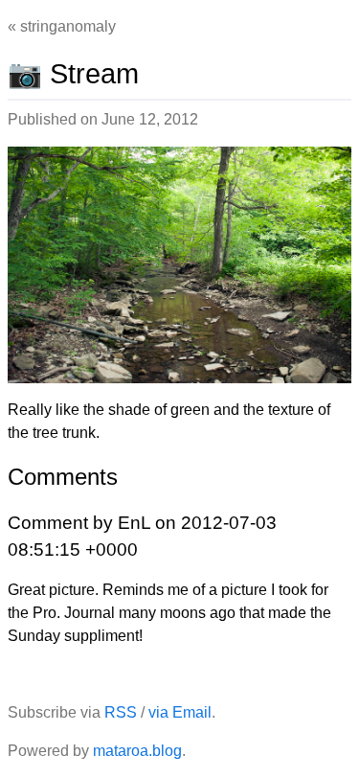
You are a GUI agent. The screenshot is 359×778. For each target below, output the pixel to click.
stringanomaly (68, 26)
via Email (180, 712)
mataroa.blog (137, 751)
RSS (120, 712)
